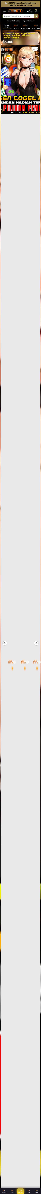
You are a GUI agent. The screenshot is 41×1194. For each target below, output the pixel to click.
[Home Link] (15, 11)
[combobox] (18, 16)
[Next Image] (36, 643)
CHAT (37, 1192)
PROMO (4, 1192)
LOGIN (12, 1192)
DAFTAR (20, 1192)
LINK (29, 1192)
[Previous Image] (5, 643)
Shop (4, 11)
